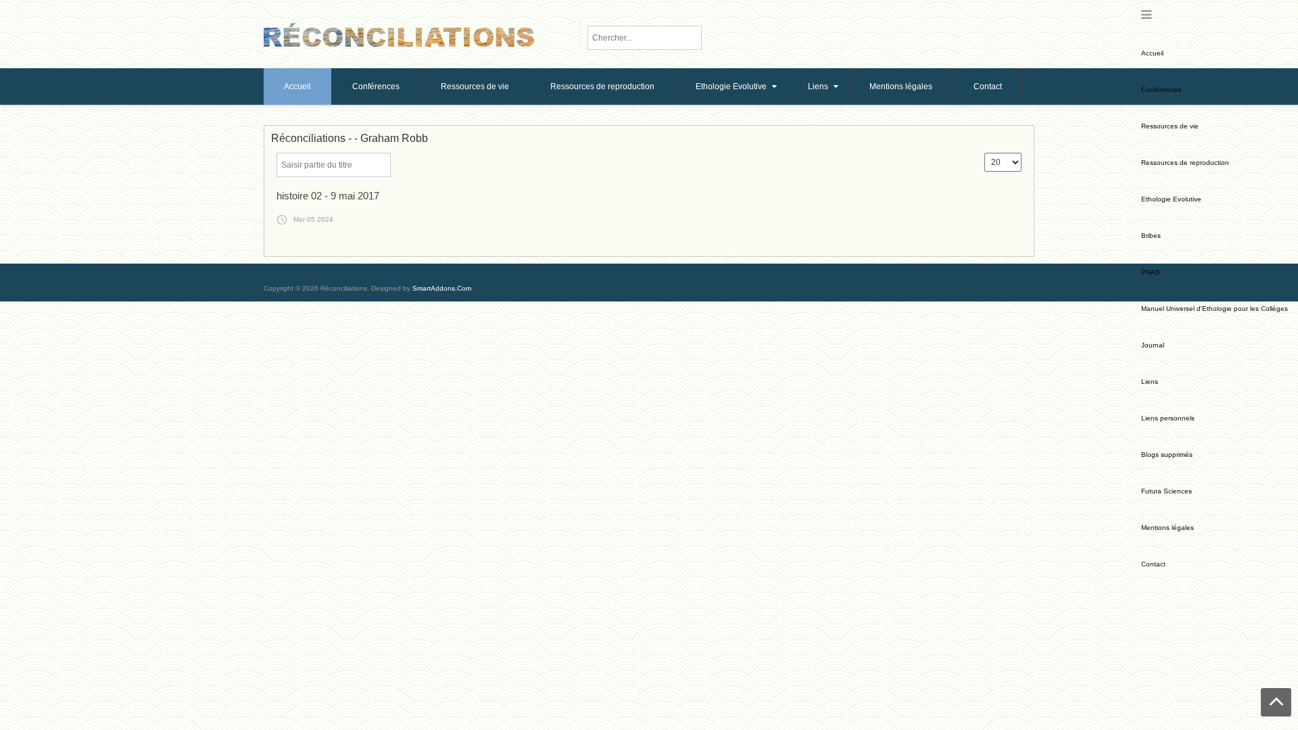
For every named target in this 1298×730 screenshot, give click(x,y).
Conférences (1161, 89)
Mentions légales (1167, 527)
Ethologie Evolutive (1171, 199)
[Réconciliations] (399, 33)
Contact (1153, 564)
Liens (1149, 381)
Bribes (1151, 235)
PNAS (1150, 272)
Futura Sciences (1166, 491)
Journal (1152, 345)
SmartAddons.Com (441, 288)
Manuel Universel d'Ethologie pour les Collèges (1214, 308)
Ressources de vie (1170, 126)
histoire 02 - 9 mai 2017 (328, 195)
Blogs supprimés (1167, 454)
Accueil (1152, 53)
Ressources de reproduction (1185, 162)
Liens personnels (1168, 418)
